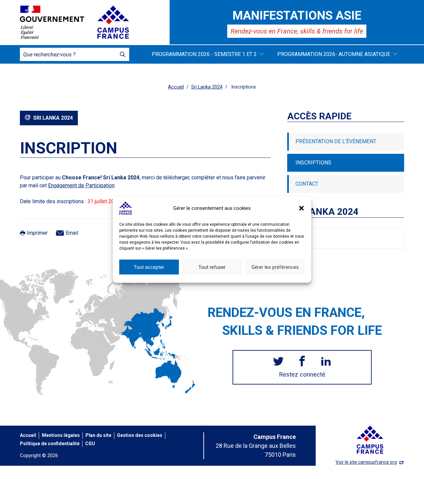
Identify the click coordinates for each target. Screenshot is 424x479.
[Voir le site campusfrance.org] (113, 22)
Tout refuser (212, 267)
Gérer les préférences (275, 267)
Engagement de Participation (81, 185)
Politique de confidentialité (50, 443)
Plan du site (98, 435)
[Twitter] (278, 362)
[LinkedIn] (326, 362)
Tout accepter (149, 267)
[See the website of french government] (52, 22)
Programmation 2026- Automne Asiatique (333, 54)
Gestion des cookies (139, 435)
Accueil (176, 87)
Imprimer (37, 233)
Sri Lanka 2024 (207, 87)
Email (72, 233)
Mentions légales (61, 435)
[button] (301, 208)
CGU (90, 443)
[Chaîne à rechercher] (122, 54)
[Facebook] (302, 362)
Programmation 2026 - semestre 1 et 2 (204, 54)
